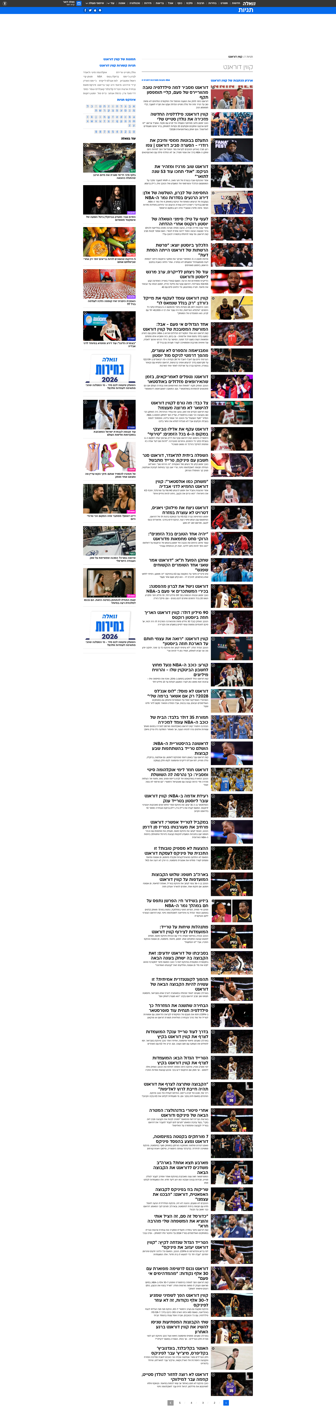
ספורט (224, 3)
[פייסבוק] (85, 10)
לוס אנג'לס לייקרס (108, 80)
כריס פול (102, 93)
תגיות (250, 57)
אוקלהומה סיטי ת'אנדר (95, 72)
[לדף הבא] (170, 1403)
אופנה (121, 3)
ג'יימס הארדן (90, 80)
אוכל (170, 3)
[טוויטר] (90, 10)
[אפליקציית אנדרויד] (100, 10)
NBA (99, 76)
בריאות (160, 3)
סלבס (189, 3)
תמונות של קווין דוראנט (119, 59)
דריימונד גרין (129, 93)
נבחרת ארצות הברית (125, 89)
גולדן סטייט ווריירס (126, 72)
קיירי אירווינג (129, 84)
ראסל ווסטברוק (128, 80)
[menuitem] (234, 3)
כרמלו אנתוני (114, 93)
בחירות (212, 3)
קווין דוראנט (235, 57)
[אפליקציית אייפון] (95, 10)
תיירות (148, 3)
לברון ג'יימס (129, 76)
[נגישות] (5, 3)
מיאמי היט (116, 84)
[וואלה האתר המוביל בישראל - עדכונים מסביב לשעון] (249, 3)
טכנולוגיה (135, 3)
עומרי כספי (89, 89)
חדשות (236, 3)
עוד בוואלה (128, 138)
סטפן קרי (88, 76)
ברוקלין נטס (113, 76)
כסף (179, 3)
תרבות (200, 3)
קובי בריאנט (103, 84)
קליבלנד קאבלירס (104, 89)
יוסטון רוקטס (89, 93)
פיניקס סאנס (89, 84)
